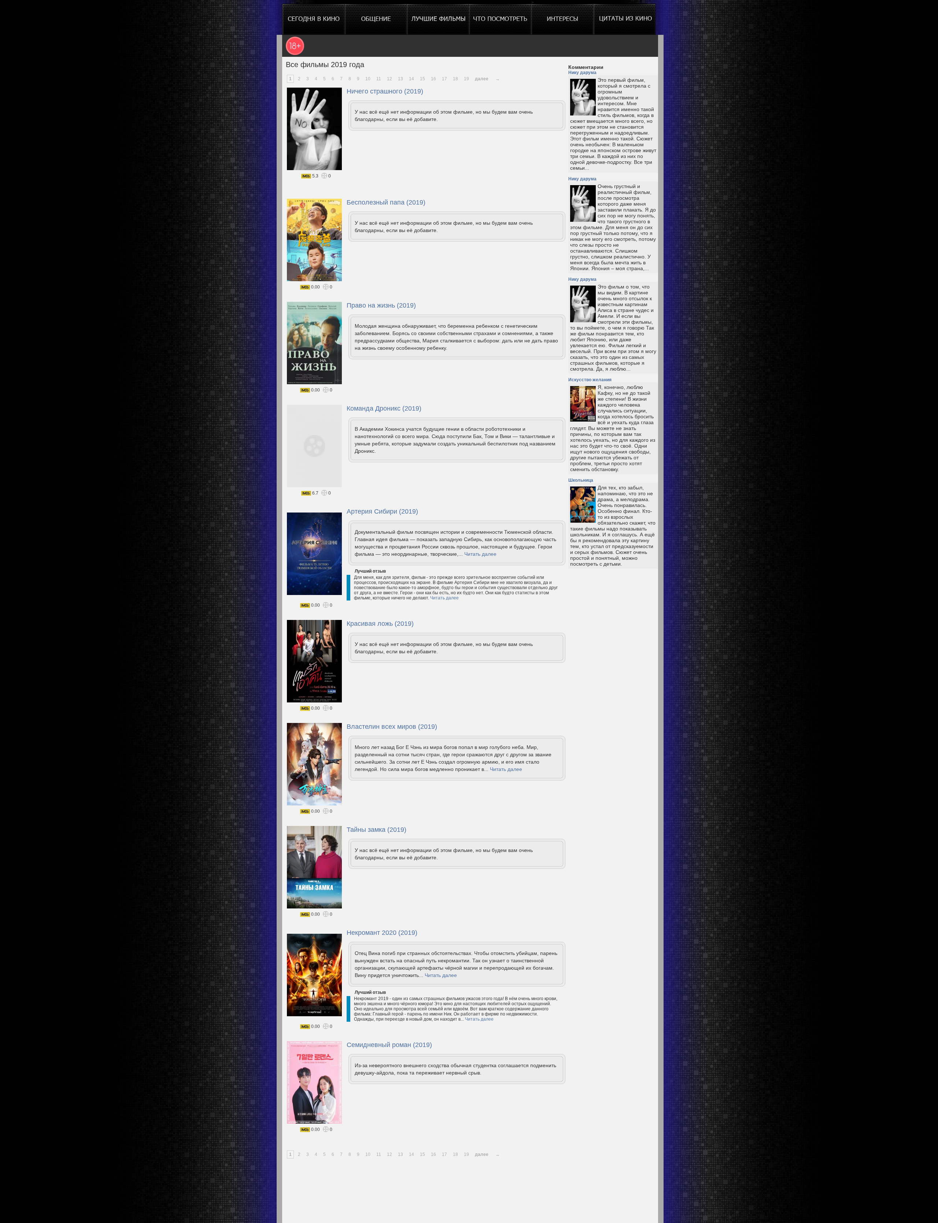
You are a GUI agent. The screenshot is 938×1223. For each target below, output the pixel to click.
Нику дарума (582, 72)
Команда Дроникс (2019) (384, 408)
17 (444, 78)
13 (400, 78)
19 (466, 78)
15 (422, 78)
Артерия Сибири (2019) (382, 511)
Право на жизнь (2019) (381, 305)
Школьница (580, 480)
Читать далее (480, 554)
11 (378, 78)
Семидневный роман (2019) (389, 1044)
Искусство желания (590, 379)
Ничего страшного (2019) (385, 91)
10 (367, 78)
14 (411, 78)
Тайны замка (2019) (376, 829)
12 (389, 78)
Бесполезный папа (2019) (386, 202)
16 (433, 78)
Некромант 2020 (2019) (382, 932)
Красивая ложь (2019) (380, 623)
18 (455, 78)
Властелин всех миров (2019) (392, 726)
